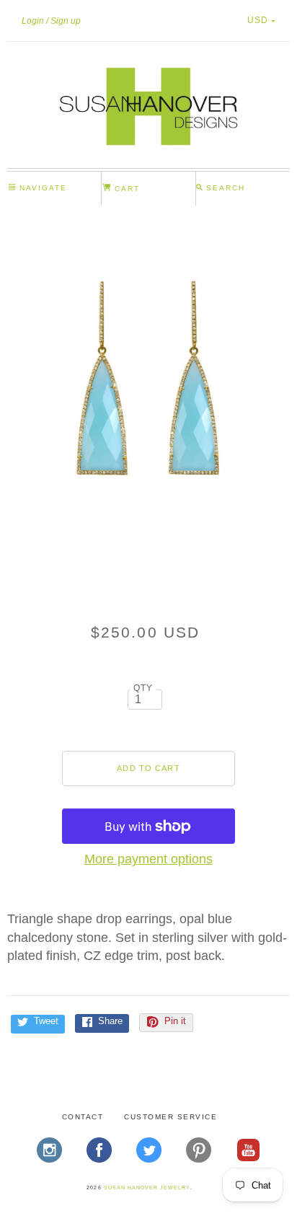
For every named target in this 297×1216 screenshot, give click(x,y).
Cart (125, 189)
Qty (143, 687)
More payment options (148, 859)
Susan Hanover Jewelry (147, 1187)
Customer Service (170, 1117)
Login (33, 21)
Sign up (65, 21)
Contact (83, 1117)
